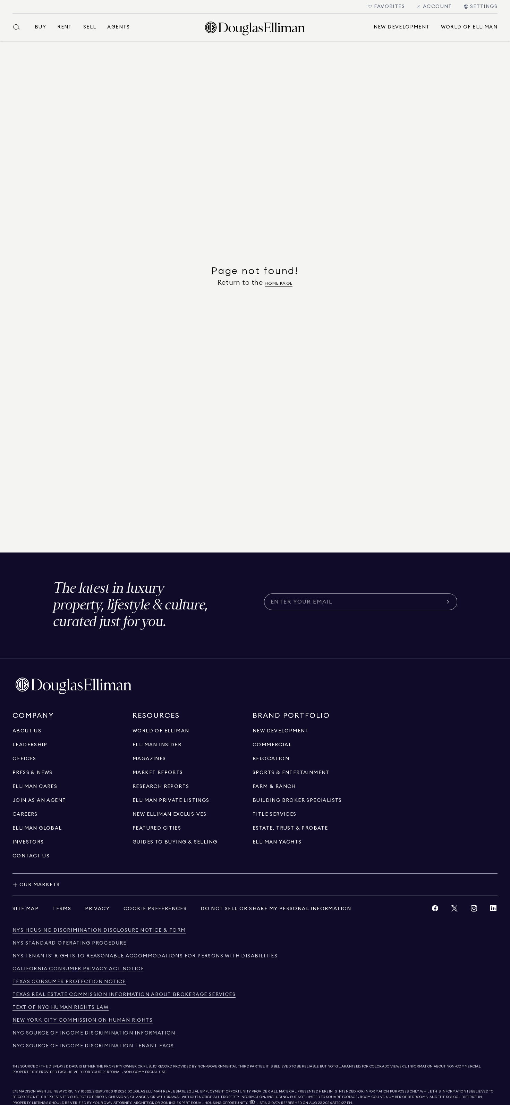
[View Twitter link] (454, 910)
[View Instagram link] (474, 910)
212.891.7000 (103, 1091)
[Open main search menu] (19, 27)
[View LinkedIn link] (493, 910)
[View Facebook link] (435, 910)
